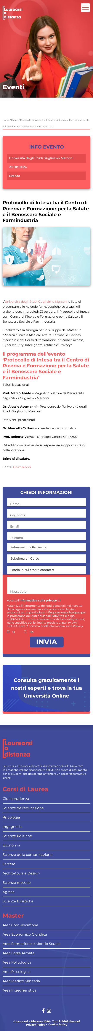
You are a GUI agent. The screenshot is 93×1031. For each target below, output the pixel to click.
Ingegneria (12, 827)
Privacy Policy (35, 1024)
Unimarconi (22, 467)
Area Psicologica (16, 972)
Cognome (17, 515)
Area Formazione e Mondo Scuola (31, 944)
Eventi (14, 120)
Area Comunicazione (20, 925)
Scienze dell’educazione (23, 808)
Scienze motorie (17, 883)
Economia (11, 845)
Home (6, 120)
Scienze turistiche (18, 901)
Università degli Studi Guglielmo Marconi (41, 158)
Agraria (8, 892)
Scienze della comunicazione (28, 855)
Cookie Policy (57, 1024)
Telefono (16, 537)
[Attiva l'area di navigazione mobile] (85, 7)
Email (14, 526)
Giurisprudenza (16, 799)
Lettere (9, 864)
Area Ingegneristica (19, 990)
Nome (14, 503)
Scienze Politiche (17, 836)
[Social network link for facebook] (43, 1011)
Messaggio (18, 591)
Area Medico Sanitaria (21, 981)
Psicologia (11, 817)
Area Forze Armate (19, 953)
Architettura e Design (21, 873)
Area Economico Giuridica (25, 934)
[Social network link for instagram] (49, 1011)
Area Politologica (17, 962)
